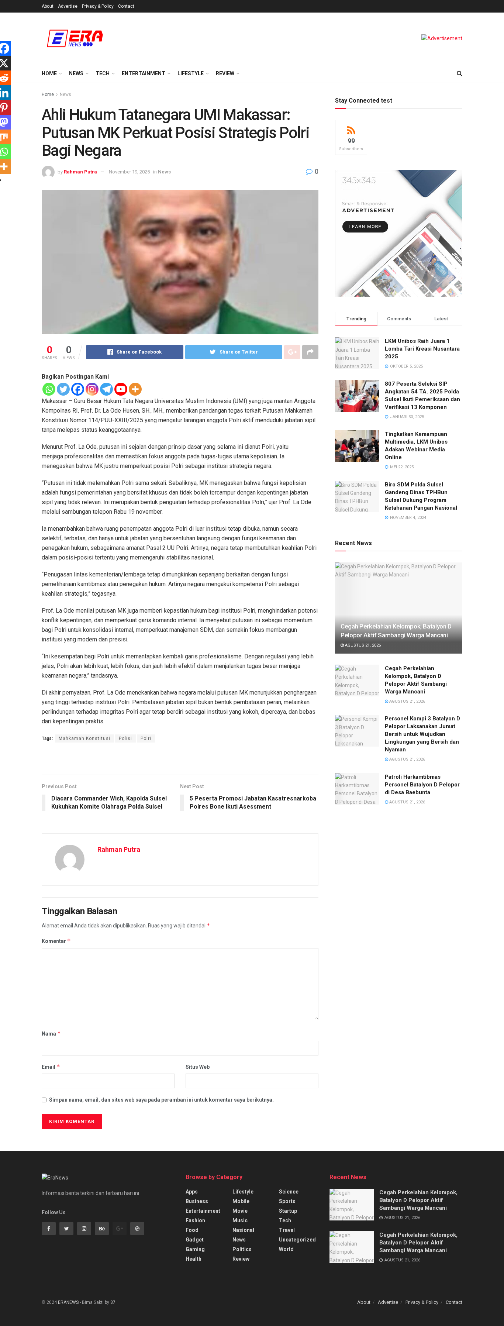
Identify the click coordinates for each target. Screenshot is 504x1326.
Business (197, 1201)
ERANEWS (68, 1302)
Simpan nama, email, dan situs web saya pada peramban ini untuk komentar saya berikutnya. (161, 1100)
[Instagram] (92, 389)
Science (288, 1192)
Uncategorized (297, 1240)
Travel (287, 1230)
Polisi (125, 738)
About (47, 6)
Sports (287, 1201)
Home (49, 73)
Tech (103, 73)
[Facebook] (77, 389)
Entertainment (143, 73)
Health (193, 1259)
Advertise (67, 6)
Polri (146, 738)
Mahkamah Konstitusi (84, 738)
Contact (126, 6)
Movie (240, 1211)
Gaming (195, 1249)
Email (51, 1066)
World (286, 1249)
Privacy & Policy (98, 6)
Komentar (56, 940)
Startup (288, 1211)
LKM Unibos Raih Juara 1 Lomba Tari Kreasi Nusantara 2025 (422, 349)
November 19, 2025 (129, 172)
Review (225, 73)
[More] (135, 389)
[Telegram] (106, 389)
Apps (192, 1192)
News (76, 73)
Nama (51, 1033)
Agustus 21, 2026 (362, 645)
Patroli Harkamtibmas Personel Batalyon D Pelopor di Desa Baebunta (422, 785)
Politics (242, 1249)
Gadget (195, 1240)
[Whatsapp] (48, 389)
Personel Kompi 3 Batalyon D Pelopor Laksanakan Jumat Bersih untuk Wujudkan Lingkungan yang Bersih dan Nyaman (422, 734)
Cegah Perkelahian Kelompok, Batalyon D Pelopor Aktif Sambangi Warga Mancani (418, 1200)
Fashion (195, 1220)
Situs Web (198, 1067)
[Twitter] (63, 389)
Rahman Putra (80, 172)
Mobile (240, 1201)
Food (192, 1230)
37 (112, 1302)
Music (240, 1220)
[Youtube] (120, 389)
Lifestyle (190, 73)
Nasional (243, 1230)
